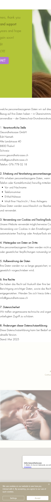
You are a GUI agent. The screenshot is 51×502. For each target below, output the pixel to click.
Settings (13, 498)
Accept (37, 498)
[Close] (47, 486)
